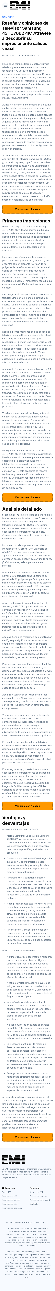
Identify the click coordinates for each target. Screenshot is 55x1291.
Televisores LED (9, 1196)
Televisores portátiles (12, 1208)
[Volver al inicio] (18, 5)
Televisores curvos (11, 1200)
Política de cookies (38, 1196)
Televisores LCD (9, 1204)
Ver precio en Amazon (27, 209)
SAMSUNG (8, 17)
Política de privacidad (40, 1200)
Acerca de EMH (37, 1192)
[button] (5, 5)
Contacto (34, 1204)
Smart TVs (7, 1192)
